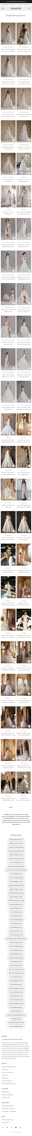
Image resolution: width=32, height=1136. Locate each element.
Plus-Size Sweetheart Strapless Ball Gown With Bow (8, 539)
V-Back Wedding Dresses (16, 874)
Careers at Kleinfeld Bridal (8, 1066)
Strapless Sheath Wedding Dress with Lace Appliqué (8, 50)
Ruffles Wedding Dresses (16, 954)
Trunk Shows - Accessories (9, 1111)
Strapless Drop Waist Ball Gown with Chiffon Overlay (24, 376)
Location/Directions (7, 1081)
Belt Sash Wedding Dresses (16, 946)
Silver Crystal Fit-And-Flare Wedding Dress (23, 473)
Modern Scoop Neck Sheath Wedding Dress (8, 310)
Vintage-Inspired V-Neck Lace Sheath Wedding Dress (24, 669)
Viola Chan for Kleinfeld (8, 47)
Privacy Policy (5, 1122)
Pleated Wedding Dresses (16, 908)
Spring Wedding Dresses (16, 1007)
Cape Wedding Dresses (16, 916)
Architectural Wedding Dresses (16, 1022)
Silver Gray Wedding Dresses (16, 969)
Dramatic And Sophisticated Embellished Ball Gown (24, 799)
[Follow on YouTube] (16, 1127)
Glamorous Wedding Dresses (16, 1003)
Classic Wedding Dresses (16, 996)
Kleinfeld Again (12, 4)
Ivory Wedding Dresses (16, 961)
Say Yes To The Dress (7, 1072)
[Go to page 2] (21, 805)
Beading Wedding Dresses (16, 904)
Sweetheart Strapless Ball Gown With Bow (24, 538)
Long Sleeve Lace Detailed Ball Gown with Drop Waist (24, 148)
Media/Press (5, 1069)
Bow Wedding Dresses (16, 927)
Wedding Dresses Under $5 (16, 839)
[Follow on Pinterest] (11, 1127)
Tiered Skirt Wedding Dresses (16, 958)
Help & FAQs (5, 1078)
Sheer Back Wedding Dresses (16, 877)
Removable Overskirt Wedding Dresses (16, 938)
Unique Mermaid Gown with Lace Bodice (8, 148)
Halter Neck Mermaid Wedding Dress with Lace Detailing (8, 376)
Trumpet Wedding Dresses (16, 992)
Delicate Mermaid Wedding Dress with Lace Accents (24, 213)
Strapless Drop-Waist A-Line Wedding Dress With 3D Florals (8, 669)
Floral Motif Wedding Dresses (16, 893)
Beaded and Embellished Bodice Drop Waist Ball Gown (23, 343)
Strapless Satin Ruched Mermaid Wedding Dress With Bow (8, 441)
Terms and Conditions (7, 1119)
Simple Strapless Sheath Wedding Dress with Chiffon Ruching (8, 246)
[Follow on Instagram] (7, 1127)
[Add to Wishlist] (14, 43)
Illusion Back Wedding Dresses (16, 866)
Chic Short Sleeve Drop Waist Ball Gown (8, 343)
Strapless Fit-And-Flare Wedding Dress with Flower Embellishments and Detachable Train (23, 246)
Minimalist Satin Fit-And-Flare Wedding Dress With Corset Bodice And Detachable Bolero (24, 636)
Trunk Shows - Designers (8, 1108)
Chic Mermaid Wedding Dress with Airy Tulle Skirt (24, 83)
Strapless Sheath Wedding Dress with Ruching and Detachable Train (8, 278)
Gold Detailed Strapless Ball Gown (8, 506)
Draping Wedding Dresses (16, 897)
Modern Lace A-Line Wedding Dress (8, 213)
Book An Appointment (7, 1106)
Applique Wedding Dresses (16, 889)
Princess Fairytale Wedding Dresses (16, 1015)
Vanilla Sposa (24, 177)
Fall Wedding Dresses (16, 1019)
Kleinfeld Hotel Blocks (7, 1094)
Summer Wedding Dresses (16, 1026)
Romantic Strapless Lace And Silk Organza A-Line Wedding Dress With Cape (24, 767)
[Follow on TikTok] (20, 1127)
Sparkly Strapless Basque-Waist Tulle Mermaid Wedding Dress (24, 734)
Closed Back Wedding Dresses (16, 858)
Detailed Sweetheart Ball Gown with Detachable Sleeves (24, 50)
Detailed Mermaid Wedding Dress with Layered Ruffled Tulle (23, 115)
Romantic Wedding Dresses (16, 1000)
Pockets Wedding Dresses (16, 942)
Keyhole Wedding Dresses (16, 881)
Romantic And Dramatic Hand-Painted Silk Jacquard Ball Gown (8, 767)
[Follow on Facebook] (2, 1127)
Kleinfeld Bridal (4, 4)
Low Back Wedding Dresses (16, 862)
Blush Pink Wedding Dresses (16, 973)
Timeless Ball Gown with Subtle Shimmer (24, 180)
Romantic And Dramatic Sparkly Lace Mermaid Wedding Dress (8, 701)
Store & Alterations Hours (8, 1083)
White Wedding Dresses (16, 965)
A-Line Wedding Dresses (16, 977)
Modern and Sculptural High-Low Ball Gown (23, 310)
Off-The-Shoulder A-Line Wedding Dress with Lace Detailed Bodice (24, 408)
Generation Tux (6, 1097)
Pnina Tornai (8, 437)
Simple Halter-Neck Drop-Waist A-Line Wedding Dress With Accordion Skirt (8, 636)
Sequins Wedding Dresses (16, 931)
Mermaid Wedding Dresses (16, 980)
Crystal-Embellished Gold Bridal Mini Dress (8, 571)
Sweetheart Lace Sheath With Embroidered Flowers (23, 506)
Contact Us (5, 1075)
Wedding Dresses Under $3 (16, 843)
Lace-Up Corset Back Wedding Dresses (16, 870)
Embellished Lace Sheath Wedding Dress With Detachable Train (24, 571)
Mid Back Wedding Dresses (16, 855)
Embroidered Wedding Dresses (16, 900)
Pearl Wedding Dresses (16, 912)
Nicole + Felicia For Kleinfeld (8, 242)
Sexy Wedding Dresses (16, 1011)
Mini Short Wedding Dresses (16, 988)
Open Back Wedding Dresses (16, 847)
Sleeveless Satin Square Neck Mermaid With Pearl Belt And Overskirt (8, 474)
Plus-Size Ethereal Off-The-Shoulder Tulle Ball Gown (8, 115)
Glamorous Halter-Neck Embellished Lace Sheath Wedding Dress (8, 604)
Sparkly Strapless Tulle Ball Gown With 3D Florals (8, 734)
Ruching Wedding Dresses (16, 935)
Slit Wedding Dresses (16, 923)
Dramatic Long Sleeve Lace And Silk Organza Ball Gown (8, 799)
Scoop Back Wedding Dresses (16, 885)
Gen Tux (25, 4)
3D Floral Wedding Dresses (16, 919)
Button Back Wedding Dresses (16, 851)
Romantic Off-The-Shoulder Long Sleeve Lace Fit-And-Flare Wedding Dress (24, 604)
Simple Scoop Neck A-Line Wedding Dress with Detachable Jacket (24, 278)
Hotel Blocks (20, 4)
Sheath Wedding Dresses (16, 984)
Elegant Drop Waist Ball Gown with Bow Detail (8, 82)
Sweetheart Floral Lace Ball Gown (8, 180)
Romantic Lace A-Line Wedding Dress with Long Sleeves (24, 441)
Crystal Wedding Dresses (16, 950)
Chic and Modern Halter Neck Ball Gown (8, 408)
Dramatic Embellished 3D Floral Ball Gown (24, 701)
